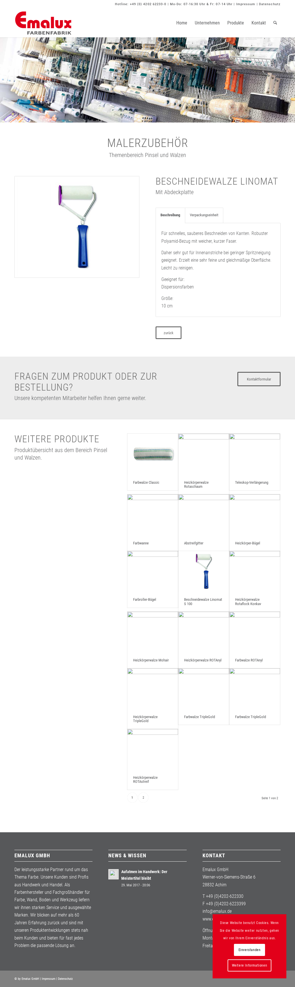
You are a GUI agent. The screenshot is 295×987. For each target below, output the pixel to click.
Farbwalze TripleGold (199, 717)
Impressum (246, 4)
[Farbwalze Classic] (152, 454)
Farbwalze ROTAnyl (249, 660)
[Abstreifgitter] (203, 514)
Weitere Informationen (249, 965)
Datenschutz (270, 4)
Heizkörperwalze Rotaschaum (196, 484)
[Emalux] (43, 23)
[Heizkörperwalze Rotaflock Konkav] (254, 571)
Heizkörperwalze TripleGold (145, 719)
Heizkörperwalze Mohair (151, 660)
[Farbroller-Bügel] (152, 571)
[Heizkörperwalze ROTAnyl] (203, 632)
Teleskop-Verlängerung (251, 482)
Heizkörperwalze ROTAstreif (145, 779)
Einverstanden (250, 950)
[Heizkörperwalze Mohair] (152, 632)
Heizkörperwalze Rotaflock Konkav (248, 601)
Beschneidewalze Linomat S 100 (203, 601)
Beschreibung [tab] (170, 215)
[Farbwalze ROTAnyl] (254, 632)
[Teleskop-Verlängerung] (254, 454)
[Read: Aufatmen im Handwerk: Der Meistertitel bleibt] (113, 874)
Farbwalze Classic (146, 482)
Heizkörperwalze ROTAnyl (203, 660)
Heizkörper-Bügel (247, 543)
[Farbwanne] (152, 514)
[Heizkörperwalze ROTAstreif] (152, 749)
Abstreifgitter (193, 543)
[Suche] (275, 23)
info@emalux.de (217, 911)
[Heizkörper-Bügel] (254, 514)
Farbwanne (141, 543)
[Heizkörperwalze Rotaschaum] (203, 454)
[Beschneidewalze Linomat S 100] (203, 571)
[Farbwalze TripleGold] (203, 688)
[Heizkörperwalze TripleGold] (152, 688)
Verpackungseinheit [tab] (204, 215)
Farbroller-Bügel (144, 599)
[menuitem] (182, 23)
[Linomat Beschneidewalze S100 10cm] (76, 227)
